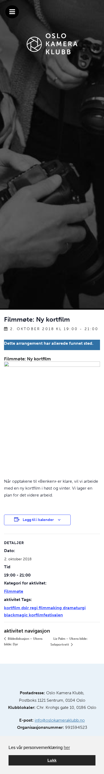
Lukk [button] (52, 760)
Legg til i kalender (38, 520)
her (67, 747)
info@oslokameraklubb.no (60, 720)
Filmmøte (13, 591)
